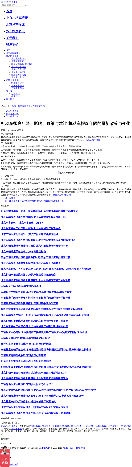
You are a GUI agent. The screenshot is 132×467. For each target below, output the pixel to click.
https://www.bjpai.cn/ (62, 195)
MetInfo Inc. (68, 448)
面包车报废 (76, 426)
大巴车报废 (126, 426)
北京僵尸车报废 (18, 75)
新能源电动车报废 (61, 426)
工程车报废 (101, 426)
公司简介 (15, 94)
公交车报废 (89, 426)
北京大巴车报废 (18, 77)
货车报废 (46, 426)
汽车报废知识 (17, 85)
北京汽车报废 (12, 56)
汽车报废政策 (17, 83)
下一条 (32, 201)
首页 (8, 50)
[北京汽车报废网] (9, 2)
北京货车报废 (17, 61)
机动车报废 (16, 429)
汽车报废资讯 (12, 80)
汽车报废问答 (17, 88)
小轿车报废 (35, 426)
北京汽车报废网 (8, 426)
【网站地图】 (81, 448)
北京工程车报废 (18, 72)
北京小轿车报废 (13, 53)
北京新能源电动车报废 (21, 64)
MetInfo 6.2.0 (44, 448)
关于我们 (10, 91)
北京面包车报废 (18, 67)
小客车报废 (113, 426)
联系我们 (15, 96)
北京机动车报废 (93, 140)
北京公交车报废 (18, 69)
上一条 (8, 198)
